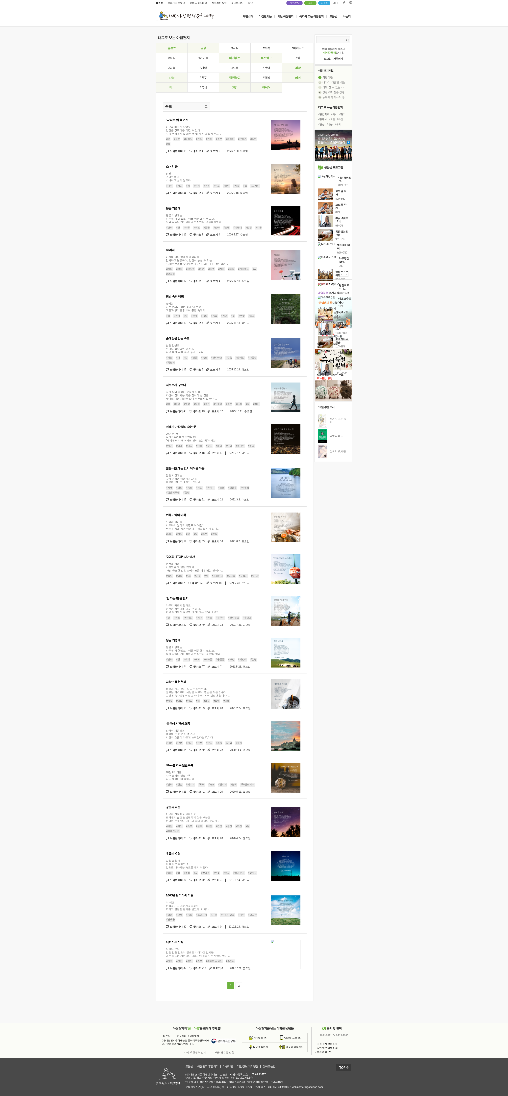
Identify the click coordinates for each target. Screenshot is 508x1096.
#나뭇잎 (252, 357)
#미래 (179, 446)
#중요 (207, 404)
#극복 (266, 77)
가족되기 (338, 58)
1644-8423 (277, 1082)
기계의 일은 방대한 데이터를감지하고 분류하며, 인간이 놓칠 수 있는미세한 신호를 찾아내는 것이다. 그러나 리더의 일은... (197, 260)
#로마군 (208, 659)
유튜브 (171, 48)
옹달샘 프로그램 (333, 167)
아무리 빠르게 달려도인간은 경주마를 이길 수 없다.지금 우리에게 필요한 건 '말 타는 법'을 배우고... (193, 130)
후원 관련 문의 (324, 1052)
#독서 (203, 87)
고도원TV (294, 3)
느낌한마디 (178, 151)
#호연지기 (201, 914)
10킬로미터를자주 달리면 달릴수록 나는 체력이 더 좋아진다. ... (182, 775)
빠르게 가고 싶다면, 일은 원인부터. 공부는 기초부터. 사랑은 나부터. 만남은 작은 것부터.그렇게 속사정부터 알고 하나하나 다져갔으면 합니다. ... (198, 692)
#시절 (236, 185)
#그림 (199, 139)
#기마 (241, 914)
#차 (206, 576)
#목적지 (210, 487)
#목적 (197, 404)
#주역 (251, 446)
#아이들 (203, 57)
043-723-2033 (340, 1035)
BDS (250, 3)
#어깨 (239, 404)
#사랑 (169, 701)
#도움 (234, 67)
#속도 (219, 139)
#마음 (177, 404)
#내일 (189, 446)
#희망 (169, 872)
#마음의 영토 (228, 914)
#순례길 (240, 357)
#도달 (221, 487)
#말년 (253, 139)
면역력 (266, 87)
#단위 (229, 446)
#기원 (214, 914)
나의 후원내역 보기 (195, 1052)
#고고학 (252, 914)
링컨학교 (234, 77)
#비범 (224, 315)
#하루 (187, 227)
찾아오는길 (269, 1066)
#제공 (239, 742)
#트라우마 (238, 872)
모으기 (215, 151)
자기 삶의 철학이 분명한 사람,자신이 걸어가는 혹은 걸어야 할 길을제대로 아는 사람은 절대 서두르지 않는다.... (191, 395)
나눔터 (347, 16)
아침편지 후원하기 (207, 1066)
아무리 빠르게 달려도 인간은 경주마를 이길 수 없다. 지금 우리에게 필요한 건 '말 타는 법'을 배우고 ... (194, 609)
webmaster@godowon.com (307, 1086)
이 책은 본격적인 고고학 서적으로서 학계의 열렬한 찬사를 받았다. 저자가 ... (189, 906)
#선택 (266, 67)
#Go (188, 576)
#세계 (187, 659)
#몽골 (207, 227)
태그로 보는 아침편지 (330, 107)
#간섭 (219, 826)
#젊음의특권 (173, 492)
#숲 (186, 315)
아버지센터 (237, 3)
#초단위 (240, 446)
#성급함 (232, 487)
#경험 (171, 67)
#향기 (177, 315)
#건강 (179, 534)
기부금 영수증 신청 (223, 1052)
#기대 (209, 139)
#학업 (217, 701)
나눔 (171, 77)
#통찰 (231, 269)
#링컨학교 (323, 114)
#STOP (255, 576)
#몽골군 (220, 659)
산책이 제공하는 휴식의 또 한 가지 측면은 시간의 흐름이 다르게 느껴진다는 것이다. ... (191, 734)
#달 (247, 826)
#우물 (217, 872)
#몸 (188, 534)
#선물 (194, 357)
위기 (171, 87)
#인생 (179, 742)
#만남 (189, 701)
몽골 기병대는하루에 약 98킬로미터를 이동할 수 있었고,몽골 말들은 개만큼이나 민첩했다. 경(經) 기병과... (195, 219)
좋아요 (198, 151)
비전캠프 (234, 57)
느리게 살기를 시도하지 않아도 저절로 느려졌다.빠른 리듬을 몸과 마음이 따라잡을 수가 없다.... (193, 525)
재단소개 (248, 16)
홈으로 (159, 3)
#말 (178, 227)
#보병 (226, 227)
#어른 (207, 185)
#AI (254, 269)
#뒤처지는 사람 (214, 961)
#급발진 (243, 576)
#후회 (187, 872)
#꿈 (188, 185)
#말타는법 (233, 617)
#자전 (239, 826)
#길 (186, 357)
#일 (195, 534)
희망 (298, 67)
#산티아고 (216, 357)
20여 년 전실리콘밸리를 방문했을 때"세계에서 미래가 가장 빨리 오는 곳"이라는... (192, 437)
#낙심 (199, 487)
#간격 (197, 576)
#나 (178, 357)
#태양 (209, 826)
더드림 (324, 3)
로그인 (327, 58)
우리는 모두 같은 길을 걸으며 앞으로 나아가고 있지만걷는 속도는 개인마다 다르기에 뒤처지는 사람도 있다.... (198, 952)
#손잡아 (230, 961)
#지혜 (169, 487)
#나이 (169, 185)
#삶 (298, 57)
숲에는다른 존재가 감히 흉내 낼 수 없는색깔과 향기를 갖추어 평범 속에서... (187, 307)
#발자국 (252, 872)
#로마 (217, 227)
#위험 (179, 576)
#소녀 (226, 185)
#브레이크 (217, 576)
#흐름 (219, 742)
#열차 (226, 701)
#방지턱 (231, 576)
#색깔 (242, 315)
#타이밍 (188, 139)
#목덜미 (170, 362)
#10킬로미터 (247, 784)
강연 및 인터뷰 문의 (327, 1048)
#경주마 (230, 139)
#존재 (194, 315)
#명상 (321, 124)
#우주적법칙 (173, 831)
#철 (233, 315)
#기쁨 (169, 742)
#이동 (259, 227)
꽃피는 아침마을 (198, 3)
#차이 (219, 446)
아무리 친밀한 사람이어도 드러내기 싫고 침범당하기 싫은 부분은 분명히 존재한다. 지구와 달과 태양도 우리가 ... (193, 817)
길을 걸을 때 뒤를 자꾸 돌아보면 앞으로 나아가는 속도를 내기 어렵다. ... (189, 864)
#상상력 (190, 269)
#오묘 (251, 315)
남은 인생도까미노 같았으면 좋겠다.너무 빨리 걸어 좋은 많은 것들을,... (186, 349)
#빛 (168, 139)
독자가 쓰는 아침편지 (311, 16)
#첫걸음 (218, 404)
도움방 (189, 1066)
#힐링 (171, 57)
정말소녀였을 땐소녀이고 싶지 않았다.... (180, 177)
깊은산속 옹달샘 (176, 3)
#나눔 (329, 124)
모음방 (333, 16)
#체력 (201, 784)
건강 (235, 87)
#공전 (229, 826)
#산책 (199, 742)
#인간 (201, 269)
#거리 (179, 826)
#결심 (179, 784)
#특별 (214, 315)
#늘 (245, 185)
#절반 (256, 404)
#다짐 (234, 48)
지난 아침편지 (285, 16)
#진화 (221, 269)
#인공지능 (243, 269)
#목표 (177, 139)
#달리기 (222, 784)
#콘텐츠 (242, 139)
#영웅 (169, 914)
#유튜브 (322, 119)
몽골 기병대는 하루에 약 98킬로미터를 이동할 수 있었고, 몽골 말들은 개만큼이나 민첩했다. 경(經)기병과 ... (195, 650)
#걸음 (229, 357)
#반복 (199, 826)
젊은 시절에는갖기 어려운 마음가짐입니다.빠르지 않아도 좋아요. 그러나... (184, 479)
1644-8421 (326, 1035)
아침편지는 (265, 16)
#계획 (266, 48)
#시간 (179, 185)
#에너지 (190, 784)
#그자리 (255, 185)
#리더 (169, 269)
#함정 (186, 492)
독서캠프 (266, 57)
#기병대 (237, 227)
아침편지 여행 (219, 3)
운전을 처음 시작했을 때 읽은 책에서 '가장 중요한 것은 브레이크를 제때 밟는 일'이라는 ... (196, 567)
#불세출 (170, 919)
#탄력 (234, 784)
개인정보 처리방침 (247, 1066)
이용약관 (228, 1066)
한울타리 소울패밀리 (188, 1036)
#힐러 (189, 961)
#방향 (187, 404)
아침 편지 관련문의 (327, 1043)
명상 (203, 48)
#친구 (203, 77)
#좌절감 (245, 487)
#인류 (199, 446)
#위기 (342, 114)
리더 (298, 77)
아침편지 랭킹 (326, 70)
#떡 (168, 144)
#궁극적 (170, 274)
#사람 (203, 67)
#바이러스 (298, 48)
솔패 (310, 3)
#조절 (214, 534)
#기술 (229, 742)
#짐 (247, 404)
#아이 (197, 185)
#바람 (169, 357)
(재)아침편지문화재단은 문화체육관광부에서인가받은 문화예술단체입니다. (185, 1042)
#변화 (169, 227)
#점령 (249, 227)
